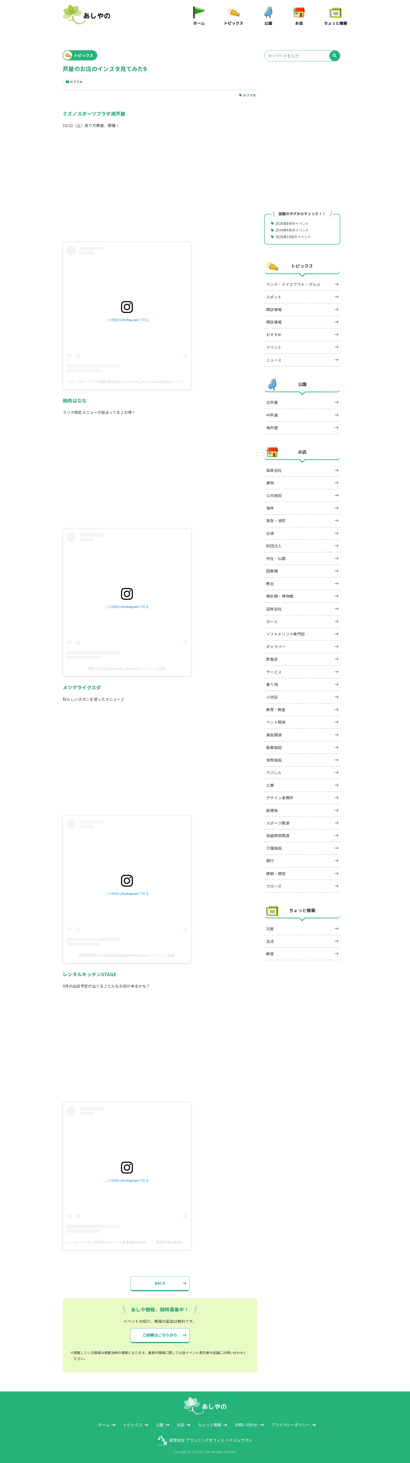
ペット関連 (276, 722)
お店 (299, 23)
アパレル (274, 772)
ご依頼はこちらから (160, 1335)
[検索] (334, 55)
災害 (270, 928)
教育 (270, 954)
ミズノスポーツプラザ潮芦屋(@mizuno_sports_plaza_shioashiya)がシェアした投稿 (131, 382)
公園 (268, 23)
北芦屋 (272, 402)
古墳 (270, 533)
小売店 (272, 697)
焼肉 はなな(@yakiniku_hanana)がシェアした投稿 (127, 668)
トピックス (233, 23)
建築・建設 (276, 873)
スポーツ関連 (277, 823)
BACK (160, 1283)
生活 (270, 941)
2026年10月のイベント (293, 236)
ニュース (273, 360)
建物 (270, 483)
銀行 (270, 860)
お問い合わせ (246, 1424)
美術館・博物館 (279, 596)
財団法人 (274, 546)
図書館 (272, 571)
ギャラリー (276, 646)
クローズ (273, 886)
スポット (274, 297)
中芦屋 (272, 415)
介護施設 (274, 848)
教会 (270, 583)
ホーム (199, 23)
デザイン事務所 (279, 797)
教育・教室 (276, 709)
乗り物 (272, 684)
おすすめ (249, 95)
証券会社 (274, 609)
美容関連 (274, 735)
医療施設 (274, 747)
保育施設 (274, 760)
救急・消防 (276, 520)
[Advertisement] (302, 106)
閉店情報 (274, 322)
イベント (274, 347)
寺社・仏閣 (276, 558)
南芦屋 (272, 427)
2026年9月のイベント (292, 230)
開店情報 (274, 309)
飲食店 (272, 659)
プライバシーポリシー (290, 1424)
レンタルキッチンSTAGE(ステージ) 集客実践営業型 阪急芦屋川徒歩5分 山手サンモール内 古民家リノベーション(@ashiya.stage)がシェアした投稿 (186, 1242)
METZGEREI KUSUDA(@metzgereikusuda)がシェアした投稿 (126, 955)
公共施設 (274, 495)
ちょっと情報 (335, 23)
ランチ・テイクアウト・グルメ (293, 284)
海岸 (270, 508)
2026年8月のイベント (292, 223)
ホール (272, 621)
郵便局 (272, 810)
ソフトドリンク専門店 (285, 634)
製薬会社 (274, 470)
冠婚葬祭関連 (277, 835)
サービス (274, 672)
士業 (270, 785)
